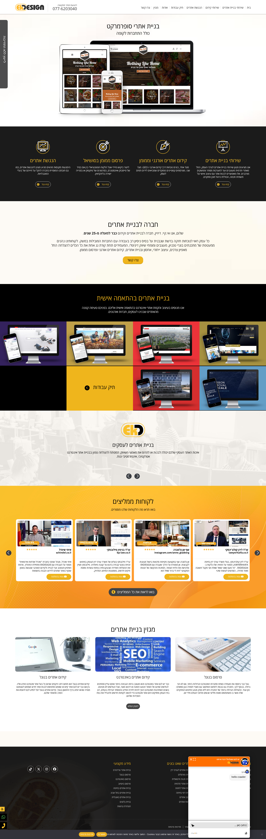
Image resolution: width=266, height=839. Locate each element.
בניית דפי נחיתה (183, 792)
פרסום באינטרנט (123, 779)
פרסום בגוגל (213, 677)
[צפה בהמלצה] (221, 533)
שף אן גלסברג (181, 549)
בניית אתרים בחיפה (122, 788)
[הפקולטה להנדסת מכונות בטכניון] (233, 364)
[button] (191, 759)
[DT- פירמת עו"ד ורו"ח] (33, 364)
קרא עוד (225, 184)
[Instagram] (46, 769)
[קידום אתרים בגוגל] (53, 654)
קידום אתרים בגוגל (53, 677)
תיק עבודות (177, 7)
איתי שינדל (65, 549)
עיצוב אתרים (185, 797)
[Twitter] (38, 769)
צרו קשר (145, 7)
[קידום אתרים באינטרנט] (133, 654)
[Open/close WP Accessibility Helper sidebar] (2, 809)
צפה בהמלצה (234, 576)
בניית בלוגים (125, 801)
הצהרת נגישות (124, 806)
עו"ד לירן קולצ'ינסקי (236, 549)
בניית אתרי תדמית (182, 783)
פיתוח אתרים (185, 801)
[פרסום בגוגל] (213, 654)
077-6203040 (65, 8)
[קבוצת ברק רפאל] (166, 364)
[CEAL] (233, 409)
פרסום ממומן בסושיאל (103, 160)
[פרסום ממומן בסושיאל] (103, 147)
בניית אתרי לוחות (183, 788)
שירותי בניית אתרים (233, 7)
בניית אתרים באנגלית (121, 797)
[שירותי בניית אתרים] (223, 147)
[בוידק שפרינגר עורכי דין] (166, 409)
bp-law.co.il (123, 552)
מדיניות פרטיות (174, 826)
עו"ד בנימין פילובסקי (118, 549)
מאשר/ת (101, 834)
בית (249, 7)
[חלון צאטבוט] (219, 797)
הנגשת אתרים (194, 7)
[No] (262, 834)
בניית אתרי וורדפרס (122, 770)
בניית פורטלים (184, 774)
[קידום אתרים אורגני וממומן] (163, 147)
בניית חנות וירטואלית (181, 779)
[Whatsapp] (3, 817)
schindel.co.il (63, 552)
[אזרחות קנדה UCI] (99, 364)
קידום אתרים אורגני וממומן (163, 160)
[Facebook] (54, 769)
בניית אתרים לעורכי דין (181, 770)
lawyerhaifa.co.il (238, 552)
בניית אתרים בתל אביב (121, 792)
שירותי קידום (212, 7)
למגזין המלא (133, 706)
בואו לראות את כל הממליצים (135, 592)
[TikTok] (30, 769)
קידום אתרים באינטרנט (133, 677)
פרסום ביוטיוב (124, 783)
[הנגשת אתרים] (43, 147)
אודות (165, 7)
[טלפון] (3, 825)
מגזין (155, 7)
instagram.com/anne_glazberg (171, 552)
